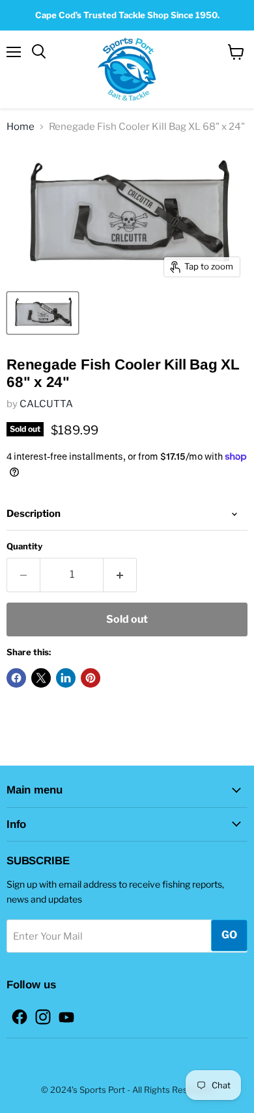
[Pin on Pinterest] (90, 678)
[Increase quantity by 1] (120, 575)
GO (229, 935)
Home (21, 126)
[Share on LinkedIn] (66, 678)
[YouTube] (62, 1013)
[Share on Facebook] (16, 678)
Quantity (24, 546)
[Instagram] (39, 1013)
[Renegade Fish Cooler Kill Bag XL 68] (42, 313)
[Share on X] (41, 678)
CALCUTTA (46, 404)
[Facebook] (16, 1013)
